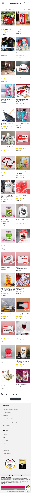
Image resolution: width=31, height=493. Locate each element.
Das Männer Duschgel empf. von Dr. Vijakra (8, 100)
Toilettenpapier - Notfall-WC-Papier (22, 196)
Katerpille (3, 244)
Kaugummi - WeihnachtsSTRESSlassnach (21, 268)
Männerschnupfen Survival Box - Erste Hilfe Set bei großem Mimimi (8, 147)
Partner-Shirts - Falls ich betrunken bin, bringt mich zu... (8, 53)
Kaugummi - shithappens (21, 146)
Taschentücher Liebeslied (21, 384)
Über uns (5, 434)
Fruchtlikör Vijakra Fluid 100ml (22, 123)
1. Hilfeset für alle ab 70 (21, 76)
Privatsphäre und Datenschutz (10, 418)
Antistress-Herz (4, 360)
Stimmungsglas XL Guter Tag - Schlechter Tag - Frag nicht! (7, 76)
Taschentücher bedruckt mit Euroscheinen (7, 383)
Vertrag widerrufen (15, 398)
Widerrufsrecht (6, 425)
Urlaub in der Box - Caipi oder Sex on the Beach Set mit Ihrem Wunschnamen (22, 172)
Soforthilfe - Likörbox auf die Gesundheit (22, 244)
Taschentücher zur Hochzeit (7, 171)
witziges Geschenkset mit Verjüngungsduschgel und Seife (22, 53)
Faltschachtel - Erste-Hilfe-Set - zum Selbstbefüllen (22, 314)
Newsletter (5, 447)
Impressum (5, 415)
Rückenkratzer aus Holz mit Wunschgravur (7, 124)
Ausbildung (5, 440)
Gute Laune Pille (4, 219)
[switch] (28, 491)
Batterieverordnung (7, 412)
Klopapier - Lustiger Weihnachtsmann (20, 289)
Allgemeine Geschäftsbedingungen (11, 409)
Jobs (4, 437)
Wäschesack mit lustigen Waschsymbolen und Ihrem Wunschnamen (7, 196)
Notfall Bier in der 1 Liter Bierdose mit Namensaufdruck (22, 27)
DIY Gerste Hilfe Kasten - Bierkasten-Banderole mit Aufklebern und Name (6, 28)
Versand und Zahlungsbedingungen (11, 422)
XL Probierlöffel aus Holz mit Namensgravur (7, 314)
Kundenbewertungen (8, 453)
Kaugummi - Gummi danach (7, 336)
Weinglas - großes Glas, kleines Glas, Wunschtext (22, 337)
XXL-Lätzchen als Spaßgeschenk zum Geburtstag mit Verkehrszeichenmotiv (22, 220)
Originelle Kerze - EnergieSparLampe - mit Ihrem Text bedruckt (22, 361)
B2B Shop (5, 443)
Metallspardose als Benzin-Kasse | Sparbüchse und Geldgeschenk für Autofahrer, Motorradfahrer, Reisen (8, 290)
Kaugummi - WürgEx (5, 267)
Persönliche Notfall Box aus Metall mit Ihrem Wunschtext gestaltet (22, 100)
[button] (2, 3)
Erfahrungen (6, 450)
